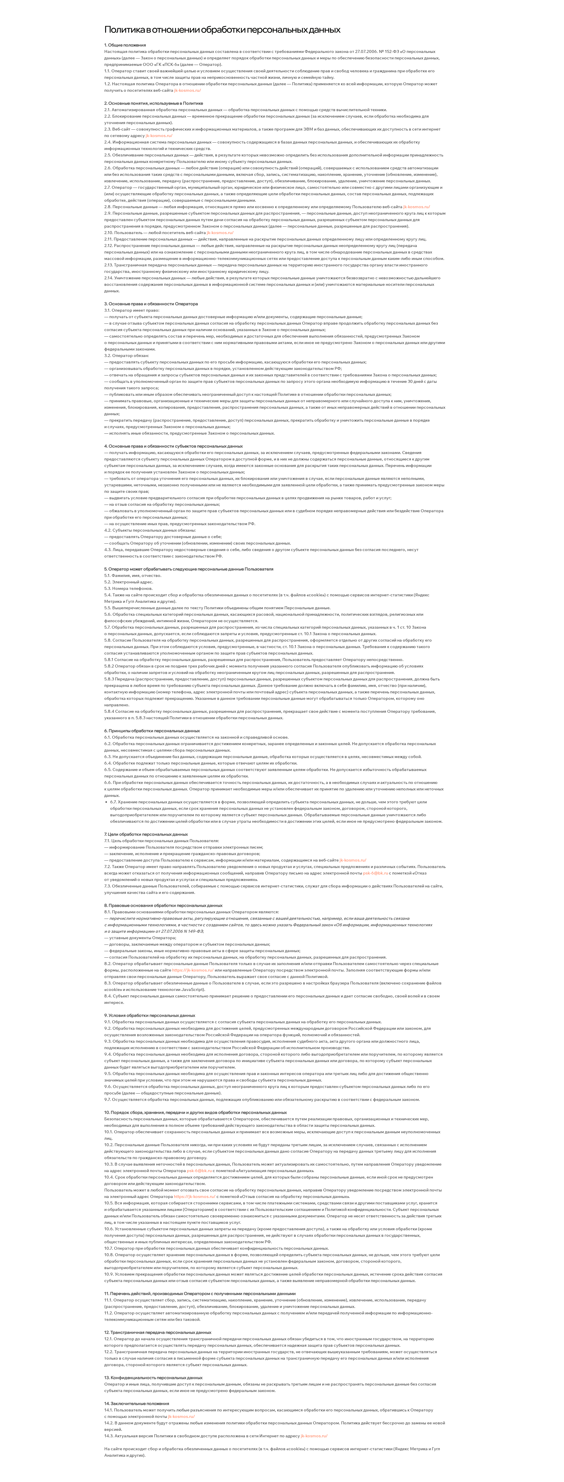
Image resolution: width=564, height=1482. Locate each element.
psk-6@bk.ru (375, 873)
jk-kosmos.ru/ (187, 90)
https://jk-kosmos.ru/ (193, 970)
